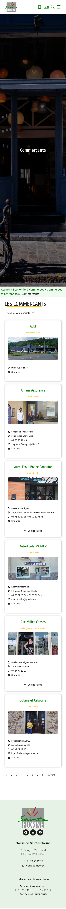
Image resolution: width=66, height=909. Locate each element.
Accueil (5, 289)
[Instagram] (33, 832)
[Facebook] (26, 832)
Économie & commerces (28, 289)
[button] (58, 7)
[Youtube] (40, 832)
